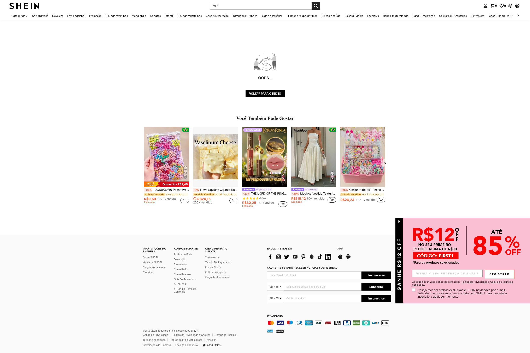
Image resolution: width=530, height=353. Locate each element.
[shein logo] (24, 5)
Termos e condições (154, 339)
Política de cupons (215, 272)
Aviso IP (211, 339)
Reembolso (180, 264)
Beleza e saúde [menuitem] (331, 15)
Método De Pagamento (218, 262)
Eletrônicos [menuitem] (477, 15)
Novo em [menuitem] (57, 15)
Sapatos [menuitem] (155, 15)
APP (340, 248)
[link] (493, 5)
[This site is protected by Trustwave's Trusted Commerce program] (270, 331)
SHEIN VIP (180, 284)
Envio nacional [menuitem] (76, 15)
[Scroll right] (518, 16)
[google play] (348, 258)
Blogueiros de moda (154, 267)
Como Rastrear (182, 274)
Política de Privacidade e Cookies (191, 335)
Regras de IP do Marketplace (186, 339)
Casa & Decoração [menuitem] (217, 15)
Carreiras (148, 272)
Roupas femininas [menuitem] (117, 15)
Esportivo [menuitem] (373, 15)
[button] (510, 5)
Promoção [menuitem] (95, 15)
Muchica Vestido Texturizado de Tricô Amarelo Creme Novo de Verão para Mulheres (314, 193)
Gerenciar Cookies (225, 335)
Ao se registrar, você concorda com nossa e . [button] (462, 283)
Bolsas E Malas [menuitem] (353, 15)
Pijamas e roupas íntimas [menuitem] (302, 15)
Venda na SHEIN (152, 262)
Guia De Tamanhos (185, 279)
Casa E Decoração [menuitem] (423, 15)
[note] (166, 184)
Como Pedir (180, 269)
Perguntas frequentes (217, 277)
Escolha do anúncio (186, 345)
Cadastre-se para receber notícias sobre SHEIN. (302, 267)
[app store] (340, 258)
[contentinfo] (329, 322)
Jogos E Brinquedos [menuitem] (500, 15)
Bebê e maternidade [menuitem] (395, 15)
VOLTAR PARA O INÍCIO (265, 93)
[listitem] (166, 167)
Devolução (180, 259)
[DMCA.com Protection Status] (280, 331)
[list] (300, 257)
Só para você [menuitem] (40, 15)
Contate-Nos (212, 257)
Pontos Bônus (213, 267)
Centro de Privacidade (155, 335)
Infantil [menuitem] (169, 15)
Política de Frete (183, 254)
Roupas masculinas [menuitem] (190, 15)
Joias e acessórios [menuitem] (271, 15)
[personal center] (485, 5)
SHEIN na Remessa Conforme (185, 290)
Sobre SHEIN (150, 257)
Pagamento (275, 316)
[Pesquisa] (316, 6)
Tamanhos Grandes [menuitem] (245, 15)
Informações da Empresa (157, 345)
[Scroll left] (513, 16)
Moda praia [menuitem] (139, 15)
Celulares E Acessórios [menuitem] (453, 15)
